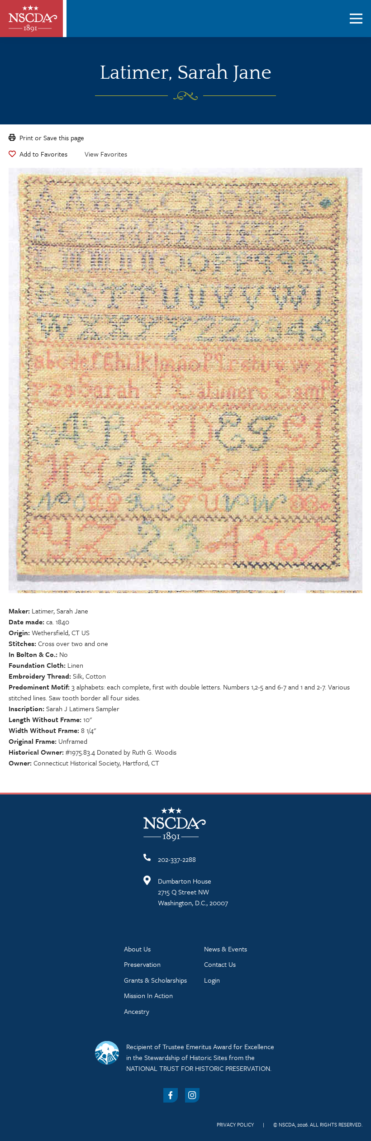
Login (212, 980)
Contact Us (220, 964)
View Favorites (106, 153)
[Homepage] (33, 18)
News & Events (225, 949)
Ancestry (136, 1011)
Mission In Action (148, 995)
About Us (137, 949)
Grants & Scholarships (155, 980)
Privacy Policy (235, 1124)
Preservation (142, 964)
